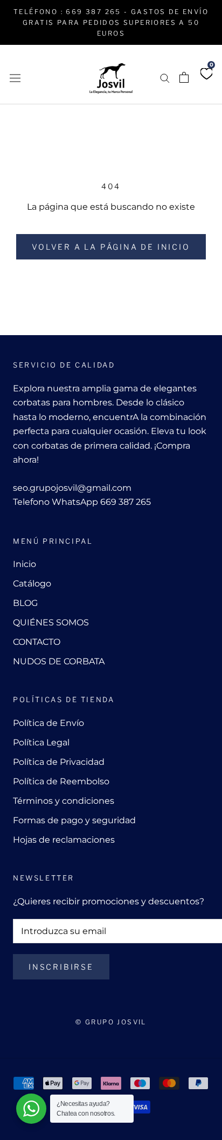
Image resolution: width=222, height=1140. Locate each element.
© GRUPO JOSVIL (111, 1022)
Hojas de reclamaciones (64, 840)
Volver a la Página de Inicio (111, 246)
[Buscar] (165, 77)
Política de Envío (48, 723)
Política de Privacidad (59, 762)
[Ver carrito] (184, 77)
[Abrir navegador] (15, 77)
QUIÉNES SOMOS (51, 622)
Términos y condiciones (63, 801)
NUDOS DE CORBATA (59, 661)
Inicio (24, 564)
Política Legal (41, 742)
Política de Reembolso (61, 781)
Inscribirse (61, 966)
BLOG (25, 603)
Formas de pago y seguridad (74, 820)
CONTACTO (36, 642)
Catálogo (32, 583)
